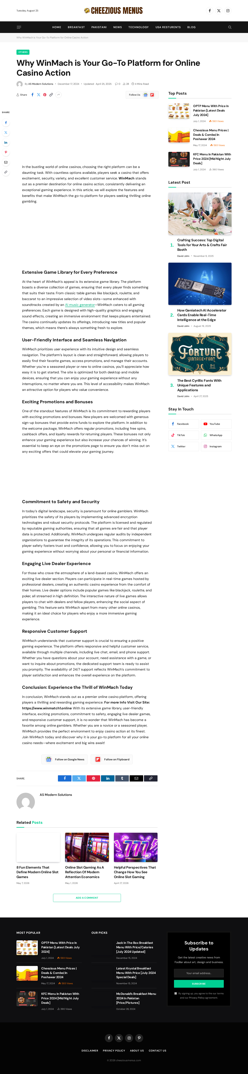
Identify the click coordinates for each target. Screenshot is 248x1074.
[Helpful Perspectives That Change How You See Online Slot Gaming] (136, 847)
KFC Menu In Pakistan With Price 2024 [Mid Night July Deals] (212, 158)
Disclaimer (90, 1050)
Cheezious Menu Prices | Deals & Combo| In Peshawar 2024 (210, 134)
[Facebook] (6, 122)
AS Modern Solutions (40, 84)
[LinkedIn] (6, 142)
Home (56, 27)
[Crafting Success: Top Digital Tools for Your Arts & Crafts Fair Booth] (200, 214)
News (117, 27)
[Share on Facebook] (32, 95)
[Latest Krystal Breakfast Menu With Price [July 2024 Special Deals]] (102, 973)
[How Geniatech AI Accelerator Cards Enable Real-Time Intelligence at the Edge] (200, 284)
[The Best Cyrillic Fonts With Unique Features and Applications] (200, 354)
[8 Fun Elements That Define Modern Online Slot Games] (38, 847)
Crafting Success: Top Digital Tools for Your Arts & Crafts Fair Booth (202, 245)
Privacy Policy (197, 997)
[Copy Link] (51, 95)
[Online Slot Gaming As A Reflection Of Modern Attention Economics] (87, 847)
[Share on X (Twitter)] (38, 95)
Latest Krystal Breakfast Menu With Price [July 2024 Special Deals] (136, 972)
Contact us (157, 1050)
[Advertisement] (87, 137)
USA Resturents (168, 27)
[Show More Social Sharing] (58, 95)
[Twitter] (6, 132)
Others (23, 52)
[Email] (6, 162)
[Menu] (19, 27)
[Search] (229, 27)
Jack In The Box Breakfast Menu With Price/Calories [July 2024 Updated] (134, 947)
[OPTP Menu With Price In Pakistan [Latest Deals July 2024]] (179, 111)
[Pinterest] (6, 152)
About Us (137, 1050)
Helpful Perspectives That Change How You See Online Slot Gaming (135, 872)
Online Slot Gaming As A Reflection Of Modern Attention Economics (84, 872)
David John (183, 255)
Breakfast (76, 27)
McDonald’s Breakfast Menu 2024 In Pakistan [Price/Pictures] (136, 998)
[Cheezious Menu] (124, 10)
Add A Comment (87, 897)
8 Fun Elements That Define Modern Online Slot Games (37, 872)
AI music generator (80, 305)
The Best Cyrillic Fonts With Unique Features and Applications (199, 385)
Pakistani (99, 27)
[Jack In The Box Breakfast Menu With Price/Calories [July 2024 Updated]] (102, 947)
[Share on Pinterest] (45, 95)
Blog (191, 27)
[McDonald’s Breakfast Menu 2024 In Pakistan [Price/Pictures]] (102, 998)
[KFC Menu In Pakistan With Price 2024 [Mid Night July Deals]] (179, 159)
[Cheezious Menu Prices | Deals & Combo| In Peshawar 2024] (179, 135)
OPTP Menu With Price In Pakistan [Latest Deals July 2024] (211, 110)
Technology (138, 27)
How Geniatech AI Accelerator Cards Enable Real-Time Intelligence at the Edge (201, 315)
